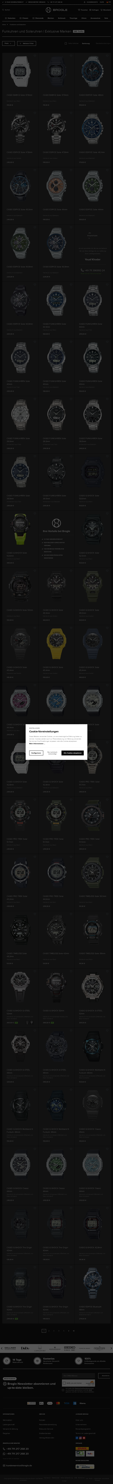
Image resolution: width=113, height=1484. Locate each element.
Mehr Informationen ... (37, 743)
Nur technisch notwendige (52, 753)
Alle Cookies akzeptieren (73, 753)
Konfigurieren (36, 753)
